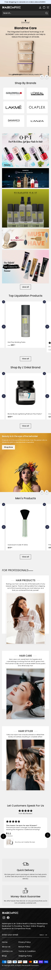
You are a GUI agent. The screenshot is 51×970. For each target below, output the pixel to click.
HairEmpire (34, 965)
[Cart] (44, 7)
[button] (3, 836)
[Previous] (42, 77)
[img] (25, 811)
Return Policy (24, 946)
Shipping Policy (25, 956)
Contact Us (7, 951)
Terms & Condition (27, 951)
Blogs (4, 956)
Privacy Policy (25, 942)
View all (25, 358)
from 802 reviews (25, 814)
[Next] (47, 77)
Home (4, 942)
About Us (6, 946)
